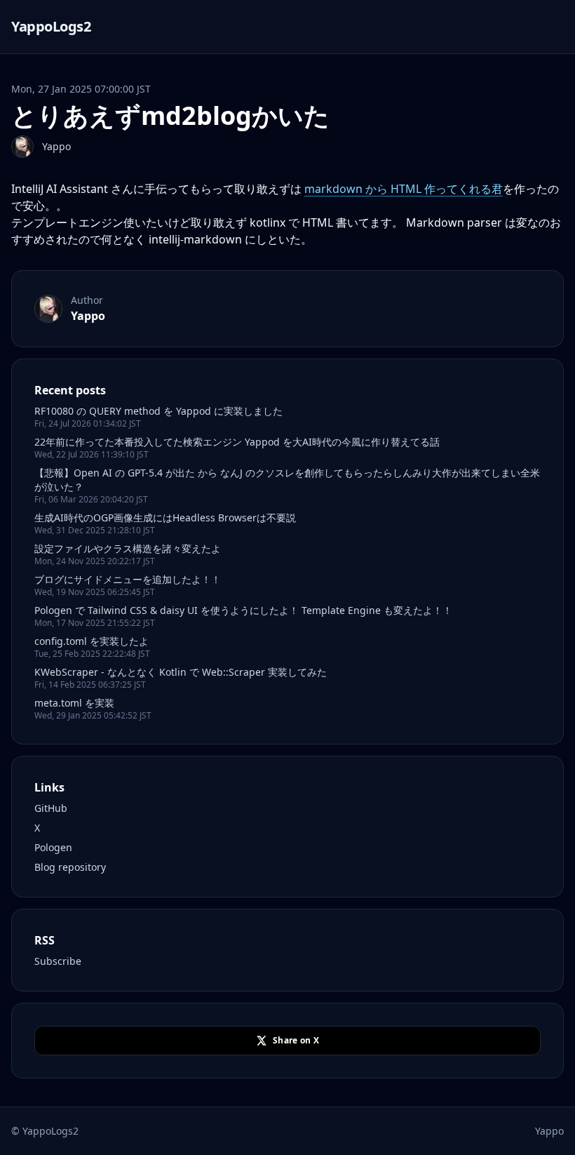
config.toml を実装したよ (91, 641)
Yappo (56, 146)
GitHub (50, 808)
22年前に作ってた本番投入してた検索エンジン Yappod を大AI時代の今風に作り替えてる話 (237, 441)
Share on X (296, 1040)
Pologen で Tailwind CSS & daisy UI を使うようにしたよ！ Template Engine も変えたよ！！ (243, 610)
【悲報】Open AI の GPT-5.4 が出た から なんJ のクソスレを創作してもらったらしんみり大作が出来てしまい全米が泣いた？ (287, 479)
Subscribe (57, 961)
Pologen (53, 847)
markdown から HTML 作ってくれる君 (403, 188)
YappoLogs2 (50, 26)
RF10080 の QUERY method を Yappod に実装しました (158, 411)
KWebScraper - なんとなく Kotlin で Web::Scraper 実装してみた (180, 672)
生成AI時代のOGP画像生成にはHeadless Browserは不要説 (165, 517)
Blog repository (70, 867)
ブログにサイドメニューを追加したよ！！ (127, 579)
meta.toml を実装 (74, 702)
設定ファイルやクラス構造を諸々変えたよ (127, 548)
